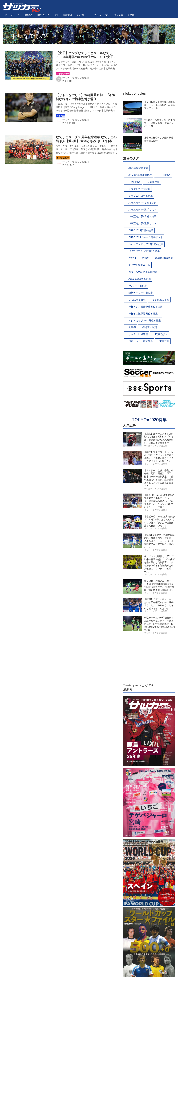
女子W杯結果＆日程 (139, 265)
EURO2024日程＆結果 (140, 230)
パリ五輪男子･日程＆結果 (142, 202)
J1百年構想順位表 (138, 168)
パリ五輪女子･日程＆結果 (142, 216)
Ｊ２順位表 (134, 181)
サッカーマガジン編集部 (75, 77)
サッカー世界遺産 (138, 334)
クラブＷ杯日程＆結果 (140, 195)
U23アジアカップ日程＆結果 (144, 251)
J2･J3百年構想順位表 (140, 175)
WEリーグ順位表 (137, 285)
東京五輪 (164, 341)
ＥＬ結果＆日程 (160, 299)
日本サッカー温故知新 (140, 341)
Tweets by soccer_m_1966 (138, 685)
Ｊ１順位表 (165, 175)
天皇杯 (132, 327)
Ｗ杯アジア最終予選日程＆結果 (145, 306)
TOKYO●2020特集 (149, 419)
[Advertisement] (149, 66)
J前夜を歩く (161, 334)
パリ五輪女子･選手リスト (142, 223)
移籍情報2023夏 (164, 258)
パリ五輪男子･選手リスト (142, 209)
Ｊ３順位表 (153, 181)
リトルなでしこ (26, 36)
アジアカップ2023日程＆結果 (144, 320)
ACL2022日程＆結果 (139, 278)
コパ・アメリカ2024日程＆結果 (145, 244)
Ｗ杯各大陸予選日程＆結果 (143, 313)
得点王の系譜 (149, 327)
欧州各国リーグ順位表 (140, 292)
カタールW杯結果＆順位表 (142, 271)
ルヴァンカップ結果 (139, 188)
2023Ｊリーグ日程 (138, 258)
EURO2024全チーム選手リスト (145, 237)
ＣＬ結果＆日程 (136, 299)
